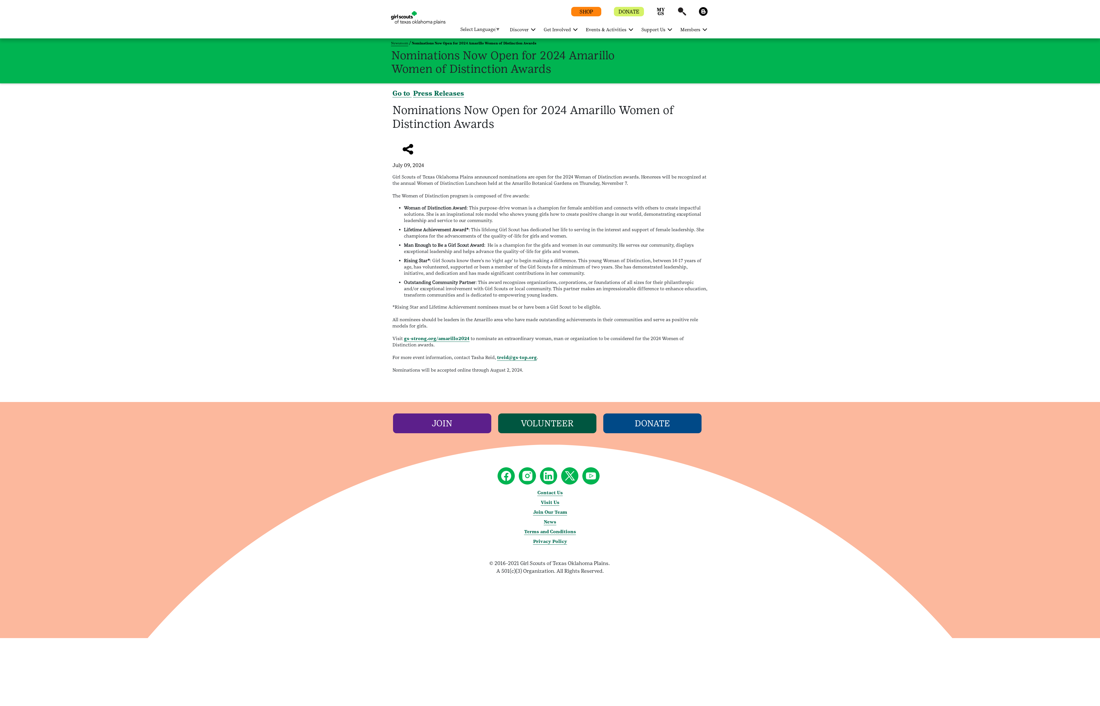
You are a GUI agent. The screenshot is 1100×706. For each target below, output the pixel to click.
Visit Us (550, 502)
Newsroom (399, 43)
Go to (402, 93)
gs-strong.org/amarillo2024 (437, 338)
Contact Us (550, 492)
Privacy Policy (550, 541)
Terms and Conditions (550, 531)
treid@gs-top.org (517, 357)
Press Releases (438, 93)
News (550, 522)
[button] (661, 14)
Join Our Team (550, 512)
